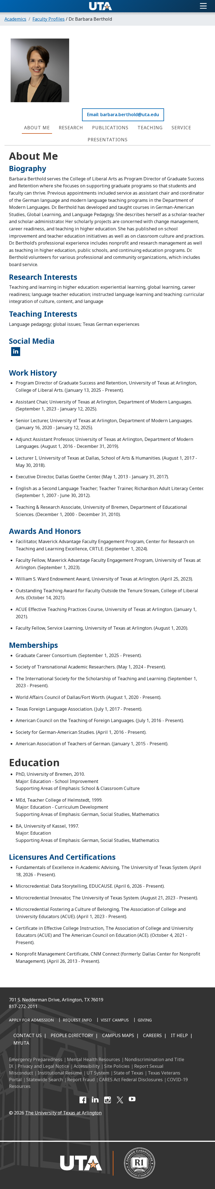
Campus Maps (118, 1035)
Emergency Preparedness (35, 1059)
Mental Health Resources (93, 1059)
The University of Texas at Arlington (63, 1113)
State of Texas (128, 1073)
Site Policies (117, 1066)
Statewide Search (44, 1079)
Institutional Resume (60, 1073)
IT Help (179, 1035)
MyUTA (21, 1043)
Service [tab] (181, 128)
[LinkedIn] (95, 1100)
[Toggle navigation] (203, 6)
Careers (152, 1035)
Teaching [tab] (150, 128)
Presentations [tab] (108, 140)
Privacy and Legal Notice (43, 1066)
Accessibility (87, 1066)
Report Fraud (81, 1079)
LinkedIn (17, 354)
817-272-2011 (23, 1006)
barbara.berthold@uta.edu (129, 114)
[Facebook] (83, 1100)
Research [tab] (71, 128)
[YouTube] (132, 1100)
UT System (98, 1073)
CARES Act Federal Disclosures (131, 1079)
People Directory (72, 1035)
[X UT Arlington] (119, 1100)
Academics (15, 19)
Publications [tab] (110, 128)
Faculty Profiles (48, 19)
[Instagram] (107, 1100)
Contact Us (27, 1035)
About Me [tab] (37, 128)
